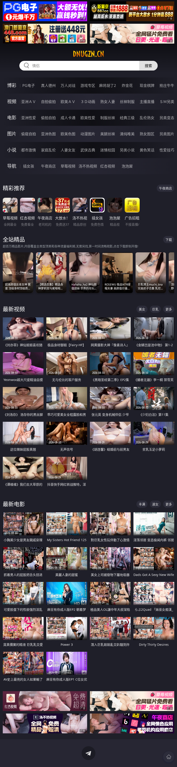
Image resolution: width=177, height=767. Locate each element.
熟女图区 (147, 133)
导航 (11, 166)
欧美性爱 (87, 117)
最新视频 (14, 309)
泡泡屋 (127, 166)
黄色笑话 (147, 150)
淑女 (155, 504)
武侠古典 (87, 150)
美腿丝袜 (107, 133)
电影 (11, 118)
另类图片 (166, 133)
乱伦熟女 (147, 117)
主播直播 (147, 101)
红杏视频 (107, 166)
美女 (142, 309)
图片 (11, 134)
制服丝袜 (107, 117)
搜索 (148, 65)
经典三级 (127, 117)
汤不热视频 (88, 166)
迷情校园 (107, 150)
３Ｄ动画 (87, 101)
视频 (11, 101)
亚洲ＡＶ (28, 101)
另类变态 (166, 117)
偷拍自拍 (48, 117)
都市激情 (28, 150)
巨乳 (155, 309)
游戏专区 (87, 85)
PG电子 (28, 85)
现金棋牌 (147, 85)
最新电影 (14, 504)
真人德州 (48, 85)
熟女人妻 (107, 101)
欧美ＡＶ (68, 101)
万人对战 (68, 85)
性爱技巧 (166, 150)
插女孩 (28, 166)
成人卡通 (68, 117)
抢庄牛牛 (166, 85)
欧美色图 (68, 133)
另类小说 (127, 150)
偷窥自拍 (28, 133)
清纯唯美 (127, 133)
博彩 (11, 85)
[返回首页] (168, 756)
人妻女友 (68, 150)
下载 (168, 239)
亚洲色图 (48, 133)
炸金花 (127, 85)
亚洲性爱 (28, 117)
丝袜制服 (127, 101)
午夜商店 (48, 166)
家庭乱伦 (48, 150)
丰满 (142, 504)
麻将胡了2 (107, 85)
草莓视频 (68, 166)
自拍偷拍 (48, 101)
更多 (168, 309)
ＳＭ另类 (166, 101)
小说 (11, 150)
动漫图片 (87, 133)
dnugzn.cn (88, 54)
